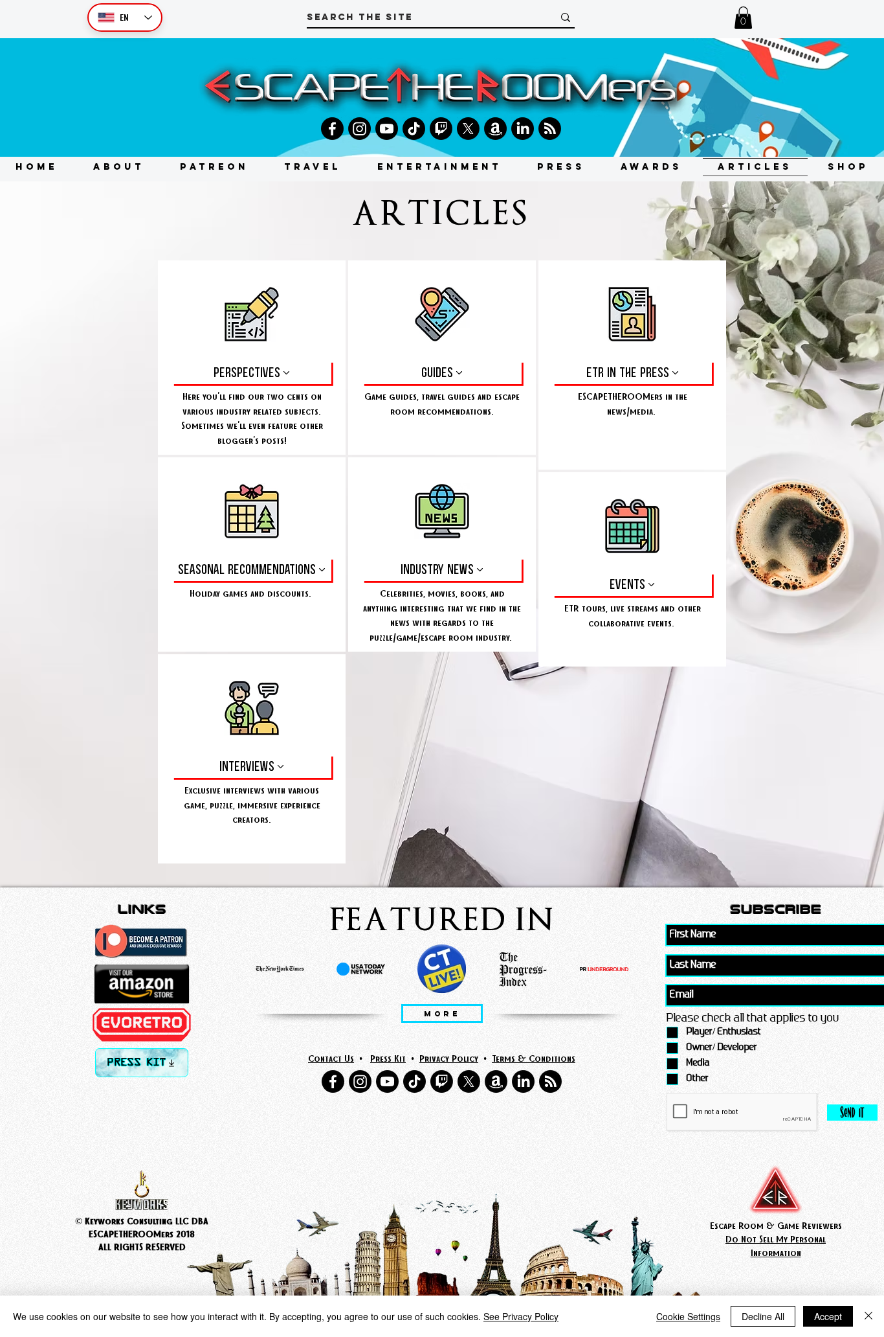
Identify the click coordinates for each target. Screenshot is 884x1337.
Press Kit (388, 1058)
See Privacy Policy (520, 1316)
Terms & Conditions (533, 1058)
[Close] (868, 1316)
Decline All (763, 1316)
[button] (743, 17)
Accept (828, 1316)
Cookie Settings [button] (688, 1316)
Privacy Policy (448, 1058)
